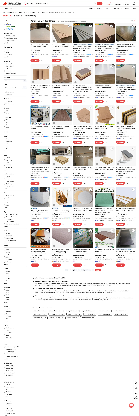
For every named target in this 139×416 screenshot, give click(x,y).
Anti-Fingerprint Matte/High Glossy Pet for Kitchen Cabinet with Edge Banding (125, 169)
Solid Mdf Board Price (72, 317)
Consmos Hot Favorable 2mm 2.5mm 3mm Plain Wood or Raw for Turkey (125, 88)
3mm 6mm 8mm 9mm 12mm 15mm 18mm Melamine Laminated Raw (61, 251)
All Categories (8, 8)
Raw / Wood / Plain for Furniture (104, 127)
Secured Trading (30, 16)
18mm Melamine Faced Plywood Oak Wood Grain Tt (40, 45)
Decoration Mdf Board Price (57, 314)
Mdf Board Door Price (119, 311)
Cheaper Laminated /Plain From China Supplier (82, 168)
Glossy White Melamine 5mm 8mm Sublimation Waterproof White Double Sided (126, 252)
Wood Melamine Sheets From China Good (60, 127)
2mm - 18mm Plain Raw (60, 86)
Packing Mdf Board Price (40, 317)
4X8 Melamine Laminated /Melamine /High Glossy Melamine (38, 251)
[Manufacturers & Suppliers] (12, 3)
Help (107, 8)
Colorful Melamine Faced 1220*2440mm (104, 86)
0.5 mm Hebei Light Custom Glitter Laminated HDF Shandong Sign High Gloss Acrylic (61, 211)
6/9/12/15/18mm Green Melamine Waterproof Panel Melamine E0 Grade (104, 210)
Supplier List (18, 16)
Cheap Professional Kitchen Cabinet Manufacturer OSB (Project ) (40, 87)
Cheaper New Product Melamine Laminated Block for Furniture (61, 169)
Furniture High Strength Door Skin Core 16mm (125, 209)
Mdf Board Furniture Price (55, 311)
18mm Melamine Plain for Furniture (104, 250)
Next (97, 270)
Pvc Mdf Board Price (90, 314)
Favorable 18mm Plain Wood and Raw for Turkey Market (104, 168)
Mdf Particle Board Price (88, 317)
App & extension (116, 8)
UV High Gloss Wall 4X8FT (39, 127)
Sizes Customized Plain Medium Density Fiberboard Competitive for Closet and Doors (82, 128)
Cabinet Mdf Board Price (56, 317)
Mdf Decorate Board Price (74, 314)
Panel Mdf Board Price (104, 311)
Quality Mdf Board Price (72, 311)
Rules (134, 8)
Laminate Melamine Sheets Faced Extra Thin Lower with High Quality (126, 46)
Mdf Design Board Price (40, 314)
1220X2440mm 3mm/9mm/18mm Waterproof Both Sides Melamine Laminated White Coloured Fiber (82, 47)
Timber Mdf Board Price (105, 314)
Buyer (98, 8)
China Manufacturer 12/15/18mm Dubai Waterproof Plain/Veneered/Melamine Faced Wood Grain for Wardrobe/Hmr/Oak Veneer (83, 87)
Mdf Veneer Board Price (121, 314)
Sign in (134, 4)
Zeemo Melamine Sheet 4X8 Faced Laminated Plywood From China (125, 128)
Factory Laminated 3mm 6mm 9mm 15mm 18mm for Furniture (61, 46)
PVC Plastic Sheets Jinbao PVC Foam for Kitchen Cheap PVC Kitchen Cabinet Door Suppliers (39, 211)
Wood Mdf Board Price (39, 311)
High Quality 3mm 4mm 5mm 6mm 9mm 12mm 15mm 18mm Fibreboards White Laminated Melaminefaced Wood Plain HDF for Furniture (104, 47)
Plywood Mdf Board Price (88, 311)
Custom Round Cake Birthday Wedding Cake (82, 209)
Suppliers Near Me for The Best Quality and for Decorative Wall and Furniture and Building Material (40, 169)
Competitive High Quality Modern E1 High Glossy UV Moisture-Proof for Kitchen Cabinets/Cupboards (83, 251)
